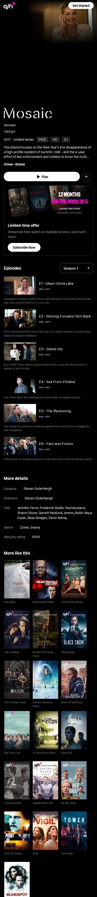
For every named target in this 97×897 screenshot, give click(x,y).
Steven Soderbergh (38, 488)
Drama (20, 164)
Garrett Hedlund (50, 512)
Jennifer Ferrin (28, 508)
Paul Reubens (75, 508)
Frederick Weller (52, 508)
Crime (8, 164)
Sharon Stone (27, 512)
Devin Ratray (57, 517)
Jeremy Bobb (73, 512)
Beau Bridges (37, 517)
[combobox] (76, 268)
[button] (81, 5)
